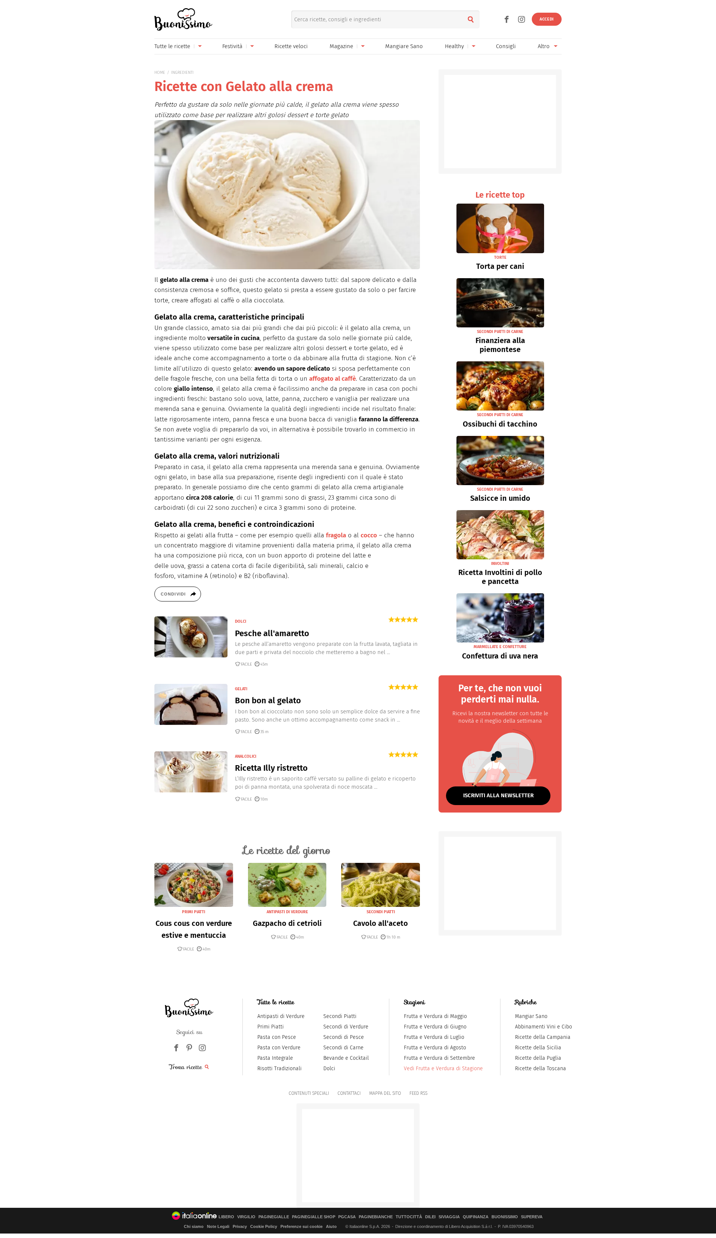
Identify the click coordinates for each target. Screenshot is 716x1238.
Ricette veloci (291, 46)
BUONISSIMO (505, 1217)
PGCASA (347, 1217)
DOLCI (240, 621)
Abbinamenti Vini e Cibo (543, 1027)
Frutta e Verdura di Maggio (435, 1016)
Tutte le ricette (172, 46)
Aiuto (331, 1226)
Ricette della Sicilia (538, 1047)
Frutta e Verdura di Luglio (434, 1037)
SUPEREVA (532, 1217)
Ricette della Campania (543, 1037)
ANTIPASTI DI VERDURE (287, 911)
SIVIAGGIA (449, 1217)
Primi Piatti (270, 1027)
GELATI (241, 688)
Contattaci (349, 1093)
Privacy (240, 1226)
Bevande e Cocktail (346, 1058)
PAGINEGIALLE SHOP (313, 1217)
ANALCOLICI (245, 756)
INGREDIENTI (182, 72)
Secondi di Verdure (345, 1027)
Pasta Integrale (275, 1058)
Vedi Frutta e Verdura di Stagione (443, 1068)
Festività (232, 46)
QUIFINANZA (476, 1217)
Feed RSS (418, 1093)
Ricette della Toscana (540, 1068)
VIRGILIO (246, 1217)
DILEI (430, 1217)
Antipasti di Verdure (281, 1016)
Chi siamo (194, 1226)
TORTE (500, 257)
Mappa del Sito (385, 1093)
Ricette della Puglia (538, 1058)
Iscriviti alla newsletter (498, 795)
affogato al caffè (332, 379)
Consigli (506, 46)
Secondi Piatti (340, 1016)
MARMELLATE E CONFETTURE (500, 646)
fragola (336, 535)
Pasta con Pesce (276, 1037)
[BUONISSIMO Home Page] (183, 19)
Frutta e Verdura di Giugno (435, 1027)
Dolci (329, 1068)
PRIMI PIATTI (193, 911)
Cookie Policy (263, 1226)
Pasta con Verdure (279, 1047)
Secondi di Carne (343, 1047)
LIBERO (226, 1217)
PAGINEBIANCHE (376, 1217)
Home (159, 72)
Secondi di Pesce (343, 1037)
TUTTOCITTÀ (409, 1217)
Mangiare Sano (404, 46)
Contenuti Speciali (309, 1093)
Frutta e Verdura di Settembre (439, 1058)
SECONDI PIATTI (381, 911)
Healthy (454, 46)
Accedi (547, 19)
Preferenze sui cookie (301, 1226)
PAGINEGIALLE (273, 1217)
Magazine (341, 46)
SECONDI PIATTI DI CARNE (500, 331)
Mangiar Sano (531, 1016)
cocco (369, 535)
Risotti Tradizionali (279, 1068)
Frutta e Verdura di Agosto (435, 1047)
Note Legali (218, 1226)
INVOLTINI (500, 563)
